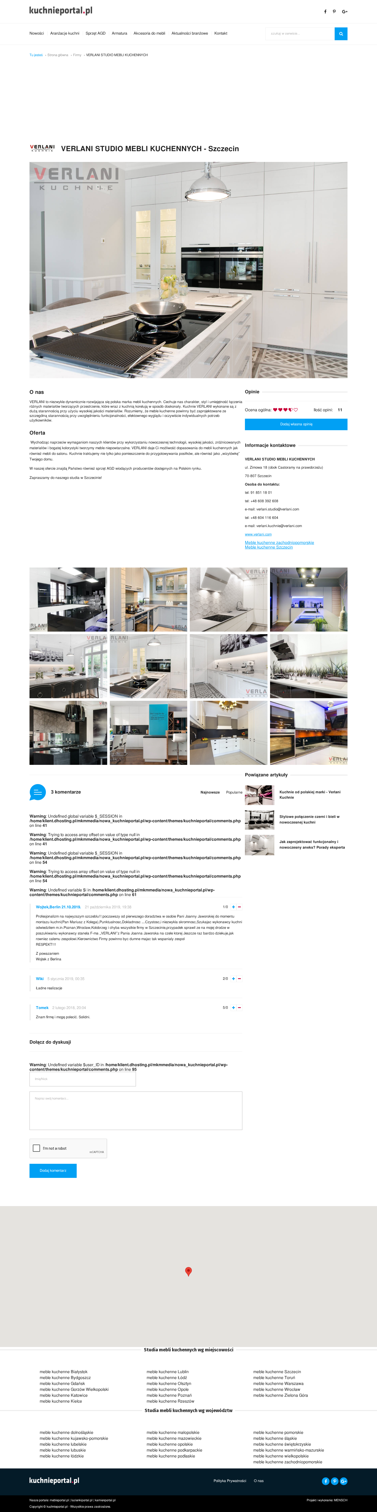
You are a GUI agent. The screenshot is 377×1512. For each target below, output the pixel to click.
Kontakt (220, 33)
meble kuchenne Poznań (169, 1395)
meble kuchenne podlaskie (171, 1456)
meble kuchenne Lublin (168, 1372)
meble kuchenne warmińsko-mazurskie (288, 1450)
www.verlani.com (258, 534)
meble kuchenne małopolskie (173, 1433)
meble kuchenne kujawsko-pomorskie (74, 1438)
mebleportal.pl (59, 1500)
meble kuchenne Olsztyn (169, 1384)
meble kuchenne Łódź (167, 1378)
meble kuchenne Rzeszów (170, 1401)
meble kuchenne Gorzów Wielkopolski (74, 1389)
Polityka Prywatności (230, 1481)
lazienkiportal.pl (82, 1500)
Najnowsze (210, 792)
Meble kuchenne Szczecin (269, 547)
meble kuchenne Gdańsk (62, 1384)
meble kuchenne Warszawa (278, 1384)
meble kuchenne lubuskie (63, 1450)
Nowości (36, 33)
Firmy (77, 55)
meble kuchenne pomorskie (278, 1433)
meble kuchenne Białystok (63, 1372)
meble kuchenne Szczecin (277, 1372)
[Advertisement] (188, 106)
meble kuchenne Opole (168, 1389)
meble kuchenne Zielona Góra (280, 1395)
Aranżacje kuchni (64, 33)
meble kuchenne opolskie (170, 1444)
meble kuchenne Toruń (274, 1378)
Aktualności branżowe (190, 33)
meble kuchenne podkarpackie (174, 1450)
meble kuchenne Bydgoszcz (65, 1378)
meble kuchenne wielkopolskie (281, 1456)
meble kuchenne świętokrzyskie (282, 1444)
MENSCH (341, 1500)
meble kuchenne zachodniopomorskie (287, 1462)
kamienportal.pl (105, 1500)
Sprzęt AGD (95, 33)
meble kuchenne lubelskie (63, 1444)
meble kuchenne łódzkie (62, 1456)
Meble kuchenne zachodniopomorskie (279, 543)
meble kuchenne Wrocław (276, 1389)
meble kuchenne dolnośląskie (66, 1433)
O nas (259, 1481)
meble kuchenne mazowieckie (174, 1438)
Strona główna (57, 55)
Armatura (119, 33)
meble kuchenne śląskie (275, 1438)
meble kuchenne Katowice (64, 1395)
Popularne (234, 792)
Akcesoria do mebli (149, 33)
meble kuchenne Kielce (61, 1401)
